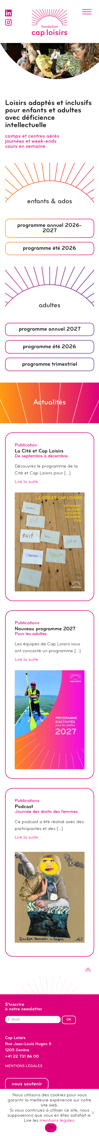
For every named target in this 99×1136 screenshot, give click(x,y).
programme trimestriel (49, 364)
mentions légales (57, 1120)
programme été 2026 (49, 248)
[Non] (92, 1112)
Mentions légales (23, 1066)
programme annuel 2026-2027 (49, 228)
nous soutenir (27, 1084)
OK (50, 1128)
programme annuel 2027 (49, 329)
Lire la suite (26, 482)
